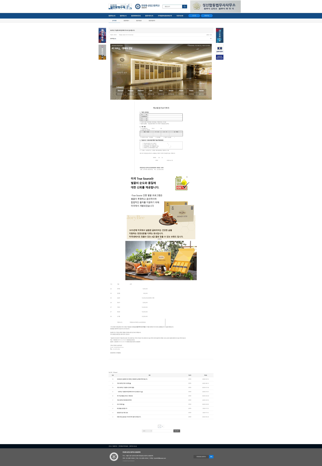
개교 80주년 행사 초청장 (123, 383)
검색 (177, 430)
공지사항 (114, 20)
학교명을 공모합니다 (122, 408)
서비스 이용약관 (113, 446)
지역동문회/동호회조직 (165, 16)
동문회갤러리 (152, 20)
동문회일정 (139, 20)
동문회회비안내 (136, 16)
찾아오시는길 (133, 446)
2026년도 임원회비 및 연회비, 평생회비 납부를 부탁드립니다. (132, 379)
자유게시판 (180, 16)
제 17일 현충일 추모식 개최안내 (125, 396)
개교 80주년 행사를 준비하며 (124, 400)
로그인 (194, 15)
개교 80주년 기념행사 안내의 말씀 (125, 387)
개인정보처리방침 (123, 446)
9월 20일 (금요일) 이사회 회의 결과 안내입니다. (129, 417)
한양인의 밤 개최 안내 (122, 412)
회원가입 (206, 15)
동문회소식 (123, 16)
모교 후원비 (120, 404)
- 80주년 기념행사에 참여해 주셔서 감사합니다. (129, 391)
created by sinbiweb (129, 461)
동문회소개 (112, 16)
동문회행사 (126, 20)
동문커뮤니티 (149, 16)
